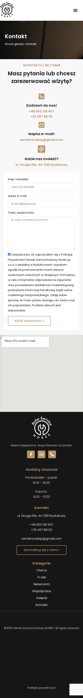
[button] (75, 10)
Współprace (41, 591)
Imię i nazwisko (18, 179)
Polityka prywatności (42, 688)
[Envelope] (41, 454)
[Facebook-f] (31, 454)
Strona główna (14, 44)
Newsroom (41, 584)
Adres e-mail (17, 196)
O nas (41, 577)
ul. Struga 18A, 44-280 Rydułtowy (41, 165)
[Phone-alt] (52, 454)
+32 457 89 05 (41, 116)
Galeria (41, 598)
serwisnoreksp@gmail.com (41, 140)
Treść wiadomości (21, 213)
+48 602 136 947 (41, 111)
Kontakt (42, 605)
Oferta (41, 570)
